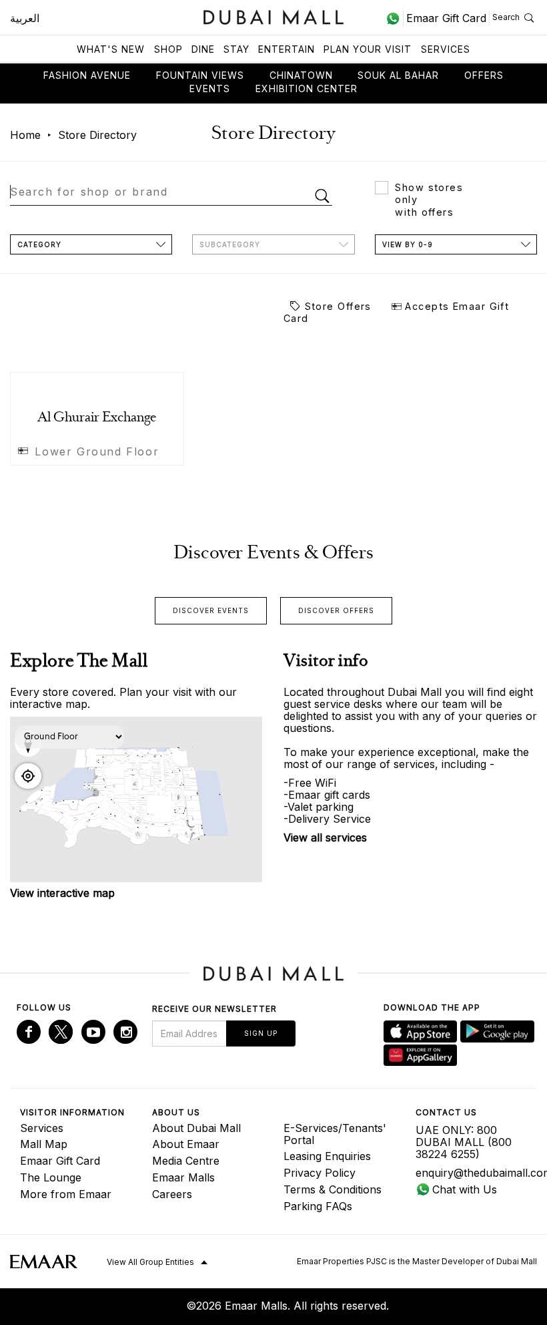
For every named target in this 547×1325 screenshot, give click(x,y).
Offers (484, 75)
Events (209, 88)
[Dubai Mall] (273, 15)
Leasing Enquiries (327, 1156)
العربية (24, 18)
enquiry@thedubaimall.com (472, 1172)
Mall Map (43, 1144)
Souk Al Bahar (398, 75)
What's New (111, 49)
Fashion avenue (87, 75)
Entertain (286, 49)
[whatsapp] (395, 18)
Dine (203, 49)
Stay (236, 49)
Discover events (211, 610)
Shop (168, 49)
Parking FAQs (318, 1206)
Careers (172, 1194)
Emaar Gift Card (60, 1160)
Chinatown (301, 75)
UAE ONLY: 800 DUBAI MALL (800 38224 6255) (464, 1142)
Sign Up (261, 1033)
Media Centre (185, 1160)
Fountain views (200, 75)
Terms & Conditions (333, 1189)
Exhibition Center (306, 88)
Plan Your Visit (368, 49)
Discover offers (336, 610)
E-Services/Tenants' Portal (335, 1134)
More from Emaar (65, 1194)
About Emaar (185, 1144)
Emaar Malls (183, 1177)
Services (445, 49)
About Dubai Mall (196, 1128)
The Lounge (50, 1177)
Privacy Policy (320, 1172)
